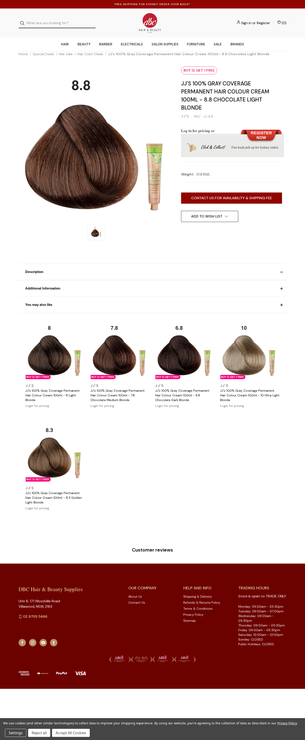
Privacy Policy (193, 615)
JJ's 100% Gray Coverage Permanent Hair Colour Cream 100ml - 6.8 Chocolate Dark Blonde (182, 395)
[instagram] (33, 643)
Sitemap (189, 621)
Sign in (246, 23)
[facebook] (22, 643)
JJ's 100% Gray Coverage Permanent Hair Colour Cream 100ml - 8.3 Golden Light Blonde (53, 497)
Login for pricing (37, 406)
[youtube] (43, 643)
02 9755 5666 (35, 616)
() (283, 23)
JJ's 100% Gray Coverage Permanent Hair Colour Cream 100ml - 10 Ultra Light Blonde (250, 395)
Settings (16, 732)
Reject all (39, 732)
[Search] (24, 23)
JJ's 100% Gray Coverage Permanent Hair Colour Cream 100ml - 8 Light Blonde (52, 395)
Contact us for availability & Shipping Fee (231, 198)
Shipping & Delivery (197, 596)
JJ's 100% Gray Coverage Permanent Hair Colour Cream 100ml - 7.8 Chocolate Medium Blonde (117, 395)
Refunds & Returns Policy (201, 602)
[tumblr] (54, 643)
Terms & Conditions (198, 609)
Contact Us (136, 602)
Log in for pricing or (198, 130)
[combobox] (57, 23)
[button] (152, 272)
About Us (135, 596)
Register (263, 23)
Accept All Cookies (71, 732)
